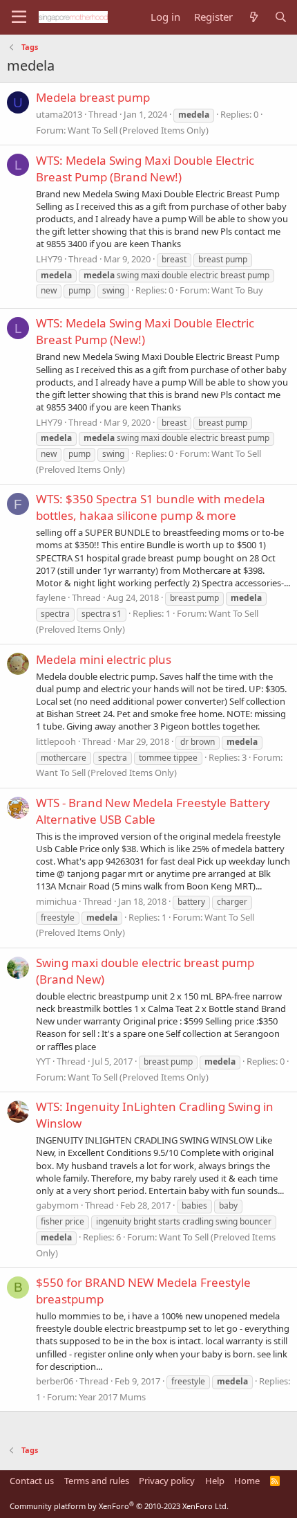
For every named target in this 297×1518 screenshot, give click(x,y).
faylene (51, 597)
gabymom (57, 1205)
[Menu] (19, 17)
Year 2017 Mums (112, 1397)
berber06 (54, 1381)
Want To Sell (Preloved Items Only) (138, 130)
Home (247, 1480)
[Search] (280, 17)
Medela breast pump (93, 97)
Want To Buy (237, 290)
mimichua (56, 901)
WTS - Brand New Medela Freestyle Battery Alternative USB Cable (153, 811)
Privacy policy (167, 1480)
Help (214, 1480)
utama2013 (59, 114)
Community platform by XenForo (119, 1506)
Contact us (32, 1480)
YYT (43, 1061)
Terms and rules (96, 1480)
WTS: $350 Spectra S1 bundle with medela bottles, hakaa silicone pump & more (150, 507)
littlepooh (56, 741)
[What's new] (253, 17)
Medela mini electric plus (103, 659)
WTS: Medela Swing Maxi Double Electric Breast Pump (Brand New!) (145, 168)
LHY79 (49, 259)
